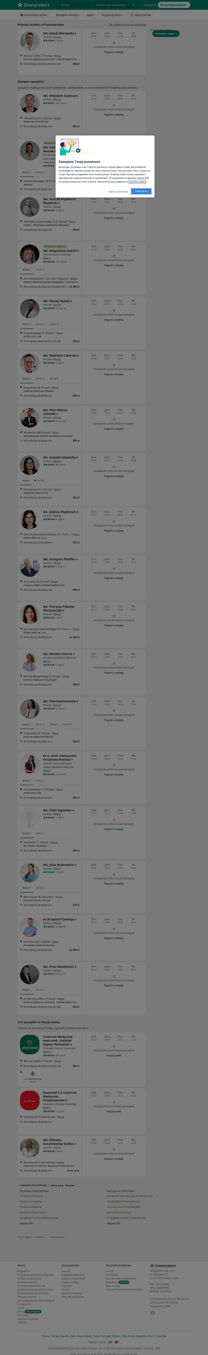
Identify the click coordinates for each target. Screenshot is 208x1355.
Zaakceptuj (141, 191)
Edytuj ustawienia (118, 191)
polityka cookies (137, 181)
